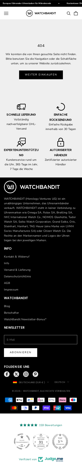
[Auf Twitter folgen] (16, 374)
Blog (7, 306)
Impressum (11, 289)
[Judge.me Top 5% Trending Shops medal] (60, 441)
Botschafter (11, 313)
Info (6, 263)
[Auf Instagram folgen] (26, 374)
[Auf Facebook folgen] (7, 374)
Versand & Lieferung (17, 270)
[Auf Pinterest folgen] (35, 374)
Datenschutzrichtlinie (17, 276)
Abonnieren (20, 352)
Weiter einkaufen (41, 74)
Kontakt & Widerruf (16, 257)
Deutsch (60, 382)
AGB (7, 283)
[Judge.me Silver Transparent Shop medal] (22, 441)
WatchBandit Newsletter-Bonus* (25, 319)
